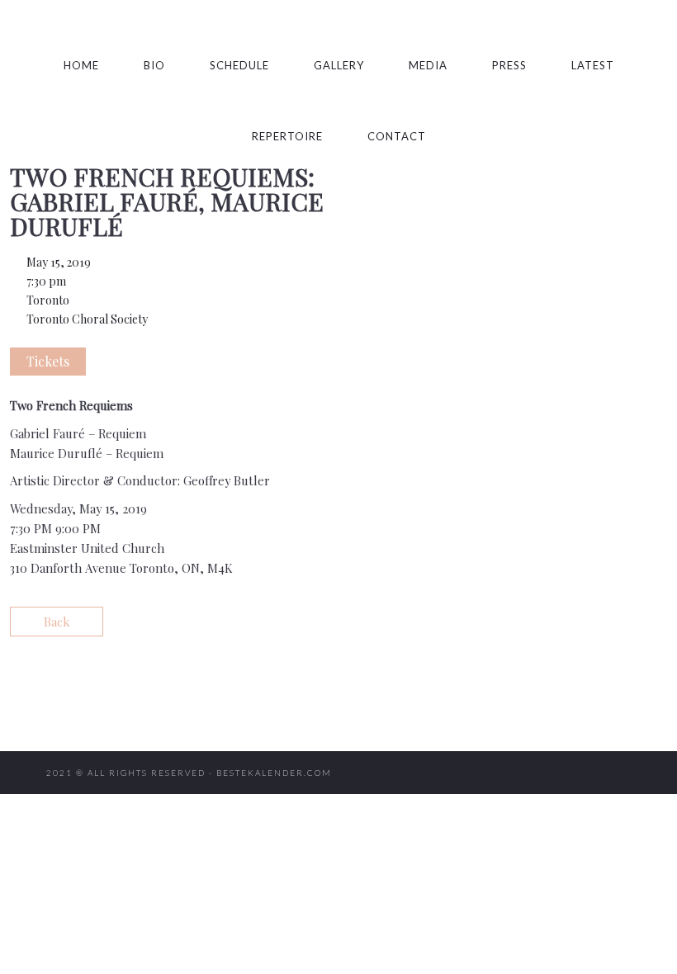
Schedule (239, 65)
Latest (592, 65)
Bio (154, 65)
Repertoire (287, 136)
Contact (396, 136)
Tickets (47, 361)
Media (428, 65)
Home (81, 65)
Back (56, 621)
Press (509, 65)
